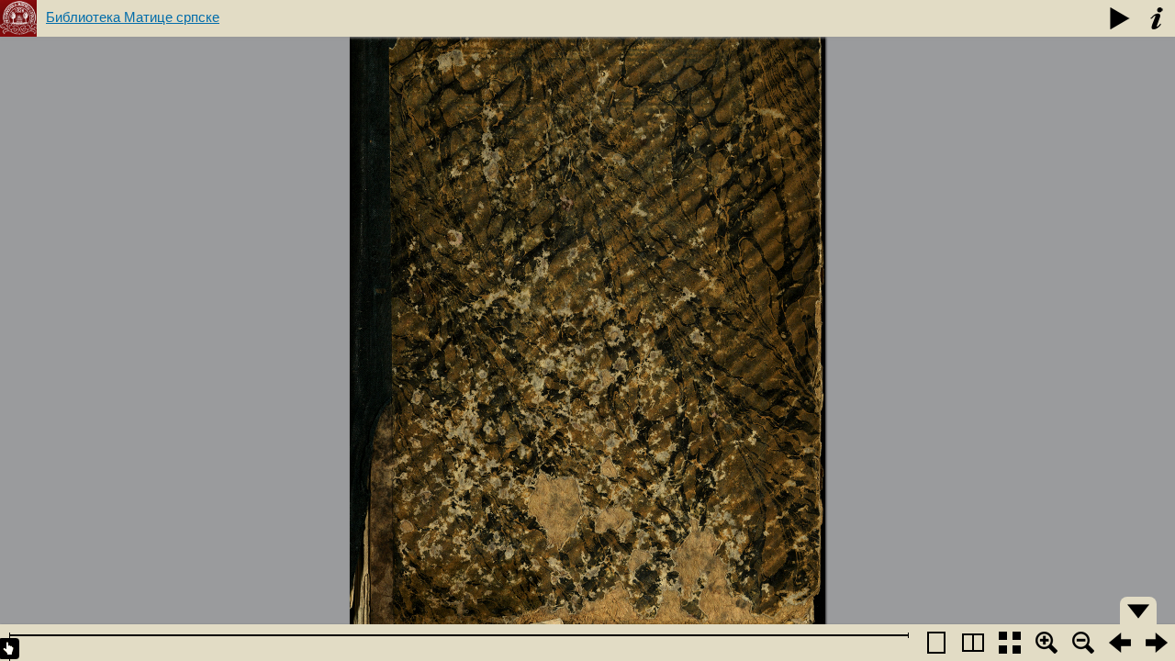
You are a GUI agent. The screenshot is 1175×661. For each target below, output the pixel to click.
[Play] (1120, 18)
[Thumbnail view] (1009, 642)
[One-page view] (936, 642)
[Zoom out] (1083, 642)
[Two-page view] (973, 642)
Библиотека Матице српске (132, 17)
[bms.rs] (18, 18)
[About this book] (1156, 18)
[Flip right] (1156, 642)
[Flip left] (1120, 642)
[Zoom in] (1046, 642)
